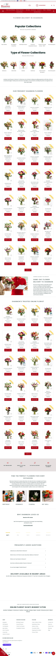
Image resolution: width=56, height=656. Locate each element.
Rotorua (28, 611)
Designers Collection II (8, 107)
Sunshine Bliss (8, 183)
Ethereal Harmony (35, 234)
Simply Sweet (21, 441)
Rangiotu (48, 576)
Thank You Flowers (20, 626)
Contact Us (50, 622)
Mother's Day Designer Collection (48, 233)
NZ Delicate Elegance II (21, 257)
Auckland (5, 610)
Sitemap (50, 628)
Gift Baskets (5, 624)
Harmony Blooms (48, 107)
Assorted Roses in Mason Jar (8, 417)
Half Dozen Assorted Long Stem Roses (21, 182)
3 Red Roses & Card (48, 441)
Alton (44, 576)
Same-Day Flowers (37, 11)
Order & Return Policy (36, 622)
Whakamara (19, 576)
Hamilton (21, 610)
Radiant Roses (8, 344)
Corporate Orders (19, 11)
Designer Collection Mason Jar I (34, 131)
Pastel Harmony (48, 132)
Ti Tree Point (35, 576)
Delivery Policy (35, 626)
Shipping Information (36, 630)
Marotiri (30, 576)
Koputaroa (25, 576)
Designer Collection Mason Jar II (34, 207)
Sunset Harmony (48, 258)
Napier (34, 610)
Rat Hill (7, 576)
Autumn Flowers (6, 634)
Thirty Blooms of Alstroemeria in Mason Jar (8, 157)
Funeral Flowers (19, 624)
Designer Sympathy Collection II (21, 233)
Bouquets (5, 622)
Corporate (5, 632)
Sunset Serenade (8, 132)
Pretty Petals (8, 258)
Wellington (10, 610)
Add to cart (8, 113)
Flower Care (50, 626)
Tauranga (26, 610)
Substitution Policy (36, 624)
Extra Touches (6, 630)
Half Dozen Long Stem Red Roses (35, 183)
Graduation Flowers (20, 628)
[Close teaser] (9, 654)
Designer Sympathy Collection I (48, 157)
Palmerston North (45, 610)
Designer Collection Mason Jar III (48, 182)
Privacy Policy (35, 632)
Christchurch (16, 610)
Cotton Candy (8, 234)
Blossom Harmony (8, 208)
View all (28, 270)
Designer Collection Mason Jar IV (34, 343)
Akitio (11, 576)
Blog (49, 630)
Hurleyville (40, 576)
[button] (53, 653)
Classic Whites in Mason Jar (21, 208)
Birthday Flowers (20, 622)
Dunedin (38, 610)
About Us (50, 624)
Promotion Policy (35, 628)
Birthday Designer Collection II (35, 257)
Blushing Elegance (21, 158)
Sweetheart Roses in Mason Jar (35, 417)
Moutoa (14, 576)
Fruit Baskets (5, 626)
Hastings (31, 610)
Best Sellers (5, 628)
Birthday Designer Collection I (35, 157)
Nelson (50, 610)
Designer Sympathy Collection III (21, 107)
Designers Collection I (35, 441)
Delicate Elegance (35, 107)
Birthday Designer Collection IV (48, 318)
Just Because (48, 208)
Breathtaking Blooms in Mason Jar (21, 131)
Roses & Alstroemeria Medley (48, 392)
